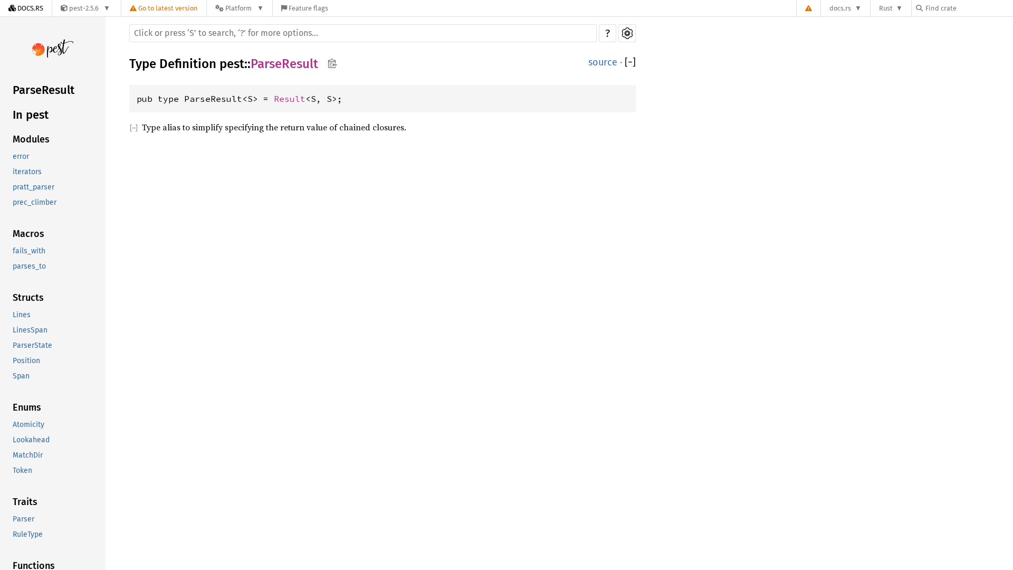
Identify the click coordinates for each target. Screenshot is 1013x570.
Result (289, 98)
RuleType (28, 534)
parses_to (29, 266)
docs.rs (840, 8)
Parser (23, 519)
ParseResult (43, 90)
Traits (25, 502)
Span (21, 376)
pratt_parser (33, 187)
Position (26, 360)
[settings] (627, 33)
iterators (27, 171)
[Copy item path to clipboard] (332, 64)
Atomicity (28, 424)
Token (22, 470)
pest (231, 63)
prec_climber (34, 202)
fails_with (29, 250)
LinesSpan (30, 330)
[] (630, 62)
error (21, 156)
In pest (31, 115)
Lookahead (31, 439)
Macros (28, 234)
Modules (31, 139)
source (602, 62)
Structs (28, 297)
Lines (22, 314)
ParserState (32, 345)
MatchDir (28, 455)
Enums (27, 407)
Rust (886, 8)
